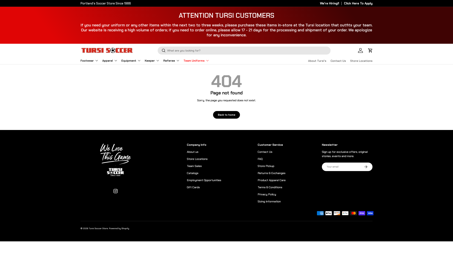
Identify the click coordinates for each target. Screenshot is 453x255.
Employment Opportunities (204, 180)
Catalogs (192, 173)
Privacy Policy (267, 194)
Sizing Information (269, 201)
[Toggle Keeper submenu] (158, 60)
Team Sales (194, 166)
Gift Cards (193, 187)
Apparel (107, 61)
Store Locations (361, 61)
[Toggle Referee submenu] (178, 60)
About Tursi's (317, 61)
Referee (169, 61)
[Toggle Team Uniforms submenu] (207, 60)
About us (192, 152)
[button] (370, 50)
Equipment (128, 61)
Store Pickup (266, 166)
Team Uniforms (194, 61)
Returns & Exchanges (271, 173)
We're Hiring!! (329, 3)
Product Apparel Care (272, 180)
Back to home (226, 114)
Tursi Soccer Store (98, 228)
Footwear (87, 61)
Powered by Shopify (119, 228)
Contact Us (338, 61)
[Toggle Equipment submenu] (139, 60)
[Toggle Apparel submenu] (116, 60)
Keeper (150, 61)
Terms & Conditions (270, 187)
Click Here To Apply (358, 3)
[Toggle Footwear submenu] (96, 60)
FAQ (260, 159)
